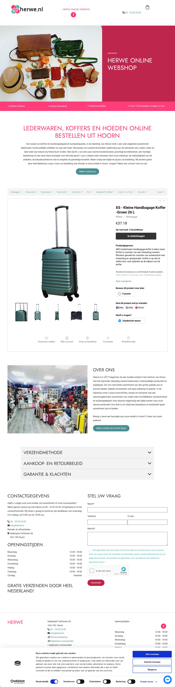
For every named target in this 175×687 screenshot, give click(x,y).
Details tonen (146, 681)
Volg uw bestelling (87, 341)
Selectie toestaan (152, 662)
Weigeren (152, 669)
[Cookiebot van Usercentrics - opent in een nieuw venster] (18, 682)
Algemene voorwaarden (62, 641)
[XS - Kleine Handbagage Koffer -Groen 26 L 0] (21, 312)
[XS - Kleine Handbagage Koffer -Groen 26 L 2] (57, 312)
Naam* (91, 503)
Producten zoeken (46, 341)
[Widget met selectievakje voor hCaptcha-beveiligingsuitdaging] (108, 571)
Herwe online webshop (76, 9)
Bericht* (91, 528)
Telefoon (92, 516)
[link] (149, 452)
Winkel (119, 216)
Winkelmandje (128, 341)
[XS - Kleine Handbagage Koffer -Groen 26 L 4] (96, 312)
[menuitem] (160, 201)
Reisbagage (131, 216)
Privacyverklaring (59, 637)
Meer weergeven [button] (123, 281)
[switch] (80, 681)
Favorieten (108, 341)
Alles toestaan (152, 654)
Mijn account (67, 341)
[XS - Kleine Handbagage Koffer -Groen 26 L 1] (37, 312)
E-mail (131, 516)
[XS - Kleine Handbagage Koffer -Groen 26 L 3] (76, 312)
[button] (87, 171)
